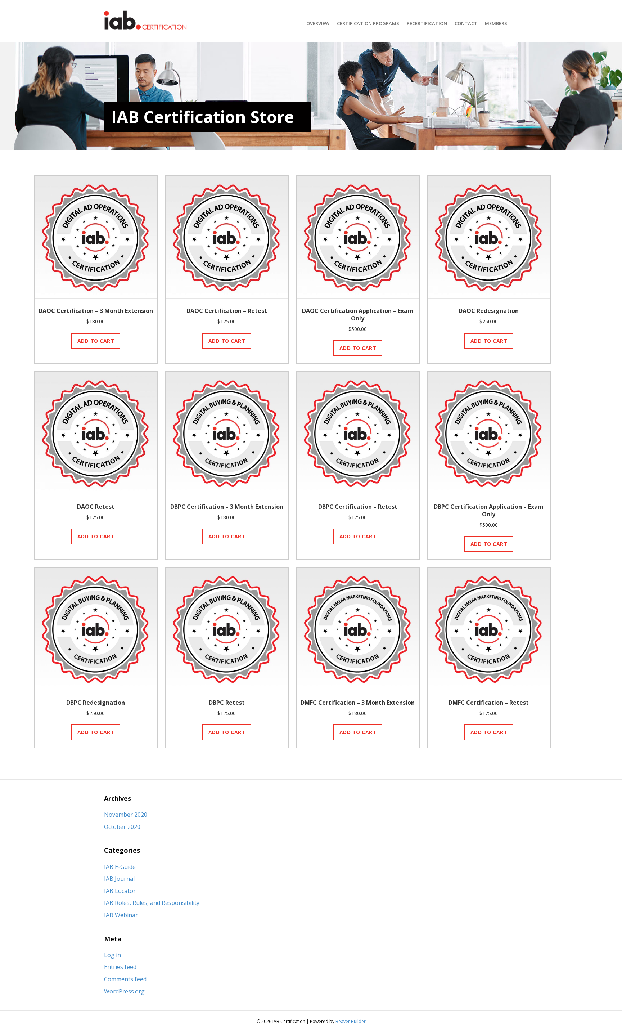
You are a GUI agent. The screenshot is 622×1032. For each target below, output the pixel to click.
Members (496, 23)
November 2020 (125, 814)
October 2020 (122, 827)
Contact (466, 23)
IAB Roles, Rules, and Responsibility (151, 903)
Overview (317, 23)
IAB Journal (119, 879)
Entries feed (120, 967)
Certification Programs (368, 23)
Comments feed (125, 979)
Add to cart (95, 340)
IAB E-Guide (120, 867)
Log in (112, 955)
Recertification (427, 23)
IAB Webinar (121, 915)
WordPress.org (124, 991)
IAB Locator (120, 891)
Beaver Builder (350, 1021)
